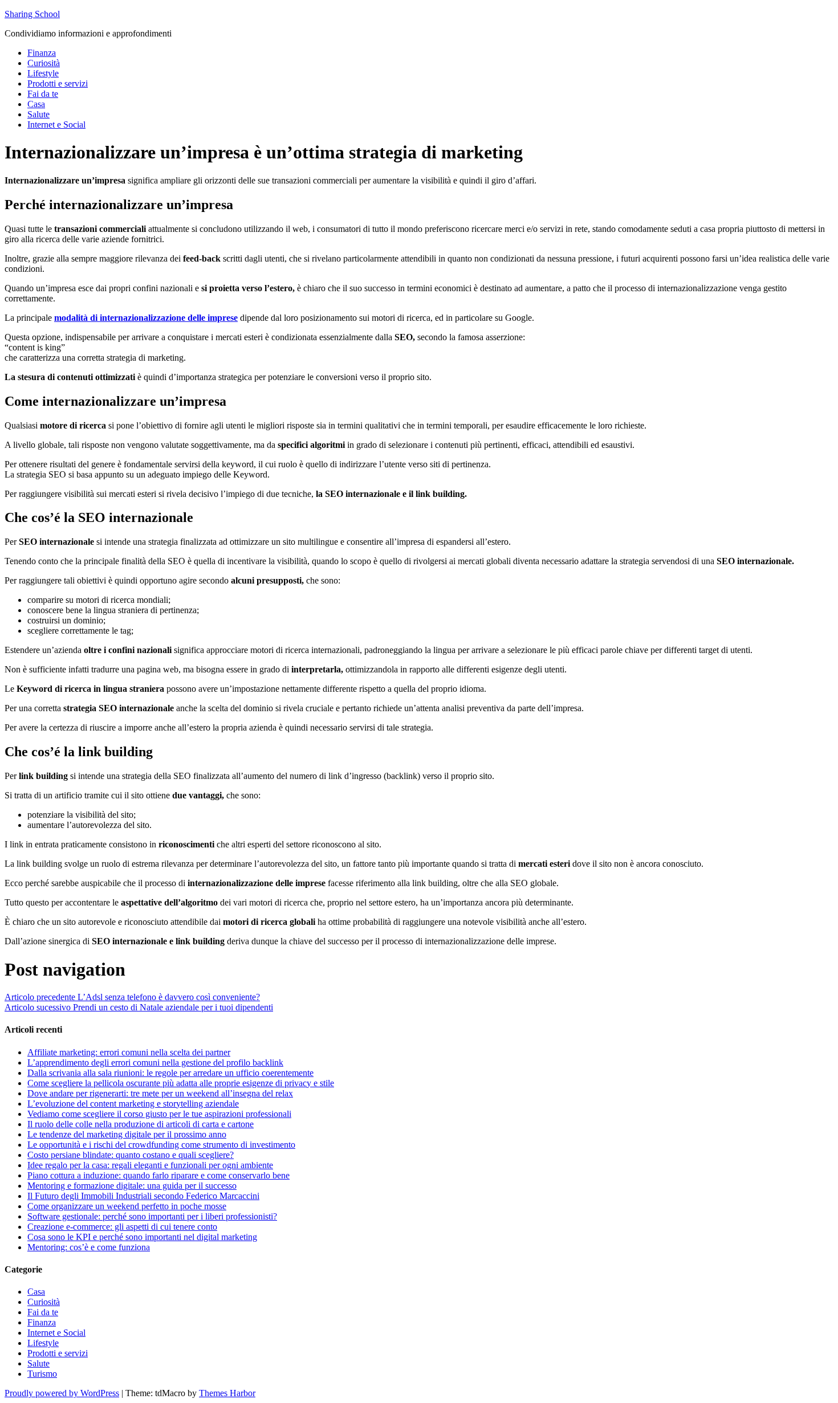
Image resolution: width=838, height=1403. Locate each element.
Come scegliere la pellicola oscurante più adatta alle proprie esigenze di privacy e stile (180, 1083)
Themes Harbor (227, 1393)
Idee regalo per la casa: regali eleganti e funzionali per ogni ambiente (150, 1165)
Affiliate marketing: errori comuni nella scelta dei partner (128, 1052)
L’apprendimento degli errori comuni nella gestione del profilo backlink (155, 1062)
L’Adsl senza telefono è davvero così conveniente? (132, 997)
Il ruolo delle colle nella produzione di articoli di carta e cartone (140, 1124)
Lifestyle (43, 73)
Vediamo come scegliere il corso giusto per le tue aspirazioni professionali (159, 1114)
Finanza (41, 53)
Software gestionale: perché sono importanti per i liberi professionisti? (152, 1216)
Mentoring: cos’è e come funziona (88, 1247)
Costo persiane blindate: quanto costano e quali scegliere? (130, 1155)
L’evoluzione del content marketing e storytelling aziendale (133, 1103)
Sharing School (32, 14)
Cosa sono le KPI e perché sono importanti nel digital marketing (142, 1237)
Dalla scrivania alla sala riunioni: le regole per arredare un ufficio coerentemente (170, 1073)
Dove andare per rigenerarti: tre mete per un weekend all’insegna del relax (160, 1093)
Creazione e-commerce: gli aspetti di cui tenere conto (122, 1226)
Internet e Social (56, 124)
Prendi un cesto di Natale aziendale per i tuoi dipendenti (139, 1007)
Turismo (42, 1373)
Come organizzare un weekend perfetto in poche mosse (126, 1206)
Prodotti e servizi (57, 83)
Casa (36, 104)
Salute (38, 114)
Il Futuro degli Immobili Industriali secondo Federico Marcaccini (143, 1196)
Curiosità (43, 63)
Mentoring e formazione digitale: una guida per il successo (132, 1185)
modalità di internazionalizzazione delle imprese (146, 318)
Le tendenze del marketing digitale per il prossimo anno (126, 1134)
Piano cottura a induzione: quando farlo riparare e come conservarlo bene (158, 1175)
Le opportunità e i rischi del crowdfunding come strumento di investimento (161, 1144)
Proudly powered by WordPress (62, 1393)
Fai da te (42, 94)
